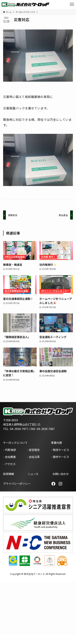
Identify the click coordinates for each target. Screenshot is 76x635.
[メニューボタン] (72, 4)
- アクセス (9, 464)
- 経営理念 (33, 450)
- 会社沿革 (33, 457)
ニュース (33, 474)
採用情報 (8, 474)
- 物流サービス (60, 450)
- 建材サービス (60, 457)
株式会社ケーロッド (34, 573)
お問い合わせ (60, 474)
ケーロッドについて (15, 443)
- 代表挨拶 (9, 450)
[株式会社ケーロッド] (25, 4)
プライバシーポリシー (16, 483)
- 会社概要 (9, 457)
